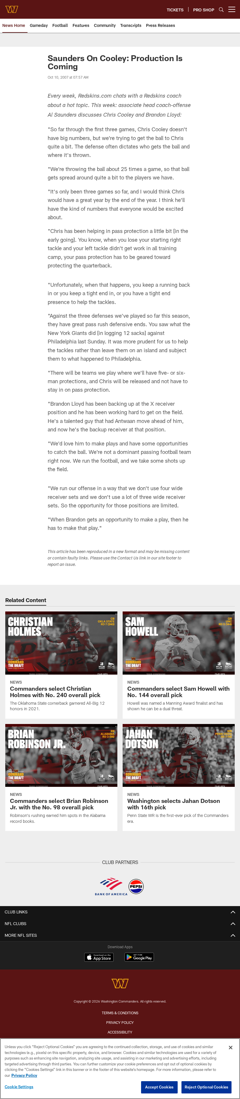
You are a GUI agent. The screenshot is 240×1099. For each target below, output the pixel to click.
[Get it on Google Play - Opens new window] (139, 960)
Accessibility (120, 1032)
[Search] (221, 9)
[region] (120, 1068)
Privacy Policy (120, 1022)
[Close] (230, 1047)
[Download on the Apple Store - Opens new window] (99, 958)
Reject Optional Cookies (206, 1087)
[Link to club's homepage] (12, 7)
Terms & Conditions (120, 1013)
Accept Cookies (159, 1087)
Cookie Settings (19, 1086)
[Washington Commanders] (120, 984)
